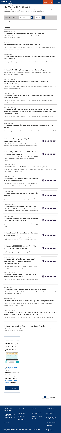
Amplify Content (21, 421)
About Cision (34, 413)
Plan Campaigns (21, 413)
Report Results (21, 419)
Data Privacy (48, 415)
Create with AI (21, 415)
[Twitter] (8, 423)
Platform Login (49, 413)
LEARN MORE (12, 388)
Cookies (6, 431)
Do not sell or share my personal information (51, 418)
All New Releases (50, 412)
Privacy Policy (14, 429)
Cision (49, 431)
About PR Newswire (36, 412)
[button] (32, 17)
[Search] (59, 2)
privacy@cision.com (51, 422)
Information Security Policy (25, 429)
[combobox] (38, 17)
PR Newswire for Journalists (11, 368)
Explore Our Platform (22, 412)
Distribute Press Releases (21, 417)
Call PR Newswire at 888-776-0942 (10, 415)
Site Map (35, 429)
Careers (33, 415)
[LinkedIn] (4, 423)
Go (43, 17)
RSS (39, 429)
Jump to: (10, 17)
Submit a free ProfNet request (11, 381)
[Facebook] (6, 423)
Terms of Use (7, 429)
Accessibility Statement (37, 416)
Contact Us (6, 421)
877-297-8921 (50, 425)
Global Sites (34, 419)
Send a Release (48, 2)
